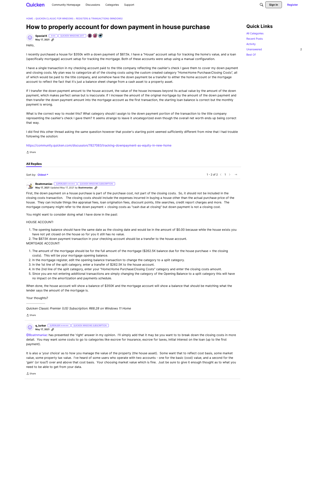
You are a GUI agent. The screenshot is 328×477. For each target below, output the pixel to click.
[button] (30, 37)
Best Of (251, 54)
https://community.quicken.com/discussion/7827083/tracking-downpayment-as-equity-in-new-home (98, 145)
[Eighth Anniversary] (95, 36)
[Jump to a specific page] (236, 175)
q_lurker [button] (40, 325)
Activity (251, 44)
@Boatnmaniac (37, 335)
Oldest (42, 175)
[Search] (261, 4)
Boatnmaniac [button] (43, 183)
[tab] (34, 164)
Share (31, 152)
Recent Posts (254, 38)
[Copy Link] (52, 39)
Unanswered (274, 49)
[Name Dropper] (90, 36)
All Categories (254, 33)
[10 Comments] (100, 36)
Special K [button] (41, 35)
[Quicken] (35, 5)
